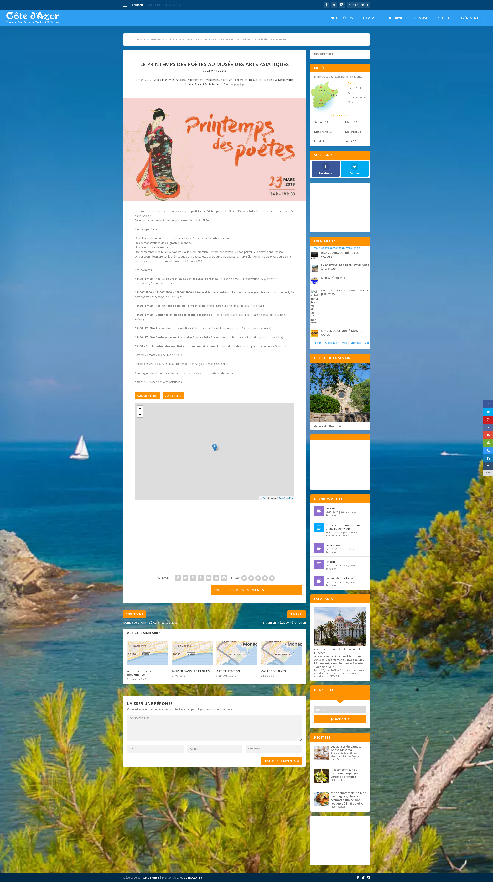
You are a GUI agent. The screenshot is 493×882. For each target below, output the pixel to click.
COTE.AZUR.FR (193, 877)
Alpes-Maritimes (164, 79)
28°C (322, 91)
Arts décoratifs (238, 79)
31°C (334, 94)
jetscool (331, 562)
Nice (223, 79)
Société (358, 663)
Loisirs (189, 84)
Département (195, 79)
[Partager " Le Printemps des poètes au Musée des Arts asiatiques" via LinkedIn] (208, 578)
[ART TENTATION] (236, 653)
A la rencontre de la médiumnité (141, 672)
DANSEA (331, 508)
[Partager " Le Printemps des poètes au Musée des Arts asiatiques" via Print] (224, 578)
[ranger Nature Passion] (319, 581)
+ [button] (140, 408)
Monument (321, 663)
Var (367, 343)
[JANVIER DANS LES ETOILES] (192, 653)
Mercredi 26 (353, 131)
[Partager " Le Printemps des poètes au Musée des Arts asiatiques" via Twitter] (185, 578)
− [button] (140, 414)
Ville (331, 667)
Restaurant (347, 535)
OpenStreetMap (285, 497)
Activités (332, 656)
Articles (444, 18)
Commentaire (147, 396)
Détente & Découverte (278, 79)
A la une (421, 18)
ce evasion (333, 545)
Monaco (355, 343)
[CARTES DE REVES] (281, 653)
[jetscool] (319, 564)
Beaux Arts (256, 79)
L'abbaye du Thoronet (326, 426)
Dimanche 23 (323, 131)
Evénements (470, 18)
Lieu (361, 660)
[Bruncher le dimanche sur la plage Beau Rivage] (319, 527)
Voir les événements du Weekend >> (338, 248)
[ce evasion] (319, 548)
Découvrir (396, 18)
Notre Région (342, 18)
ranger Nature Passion (341, 578)
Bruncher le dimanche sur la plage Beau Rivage (344, 526)
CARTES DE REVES (273, 671)
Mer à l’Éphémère (334, 278)
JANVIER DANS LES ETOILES (191, 671)
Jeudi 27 (350, 141)
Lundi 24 (319, 141)
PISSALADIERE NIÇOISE (162, 5)
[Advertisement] (214, 539)
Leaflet (263, 497)
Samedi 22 (321, 122)
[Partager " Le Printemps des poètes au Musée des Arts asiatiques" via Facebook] (178, 578)
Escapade (370, 18)
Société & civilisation (208, 84)
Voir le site (173, 396)
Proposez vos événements (239, 589)
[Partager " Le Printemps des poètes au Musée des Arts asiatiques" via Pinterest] (201, 578)
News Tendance (341, 663)
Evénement (212, 79)
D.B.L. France (150, 877)
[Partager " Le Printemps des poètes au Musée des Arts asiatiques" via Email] (216, 578)
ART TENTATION (228, 671)
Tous (318, 343)
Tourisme (320, 667)
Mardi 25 (351, 122)
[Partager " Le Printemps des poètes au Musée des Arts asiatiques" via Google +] (193, 578)
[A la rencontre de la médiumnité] (147, 653)
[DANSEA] (319, 511)
